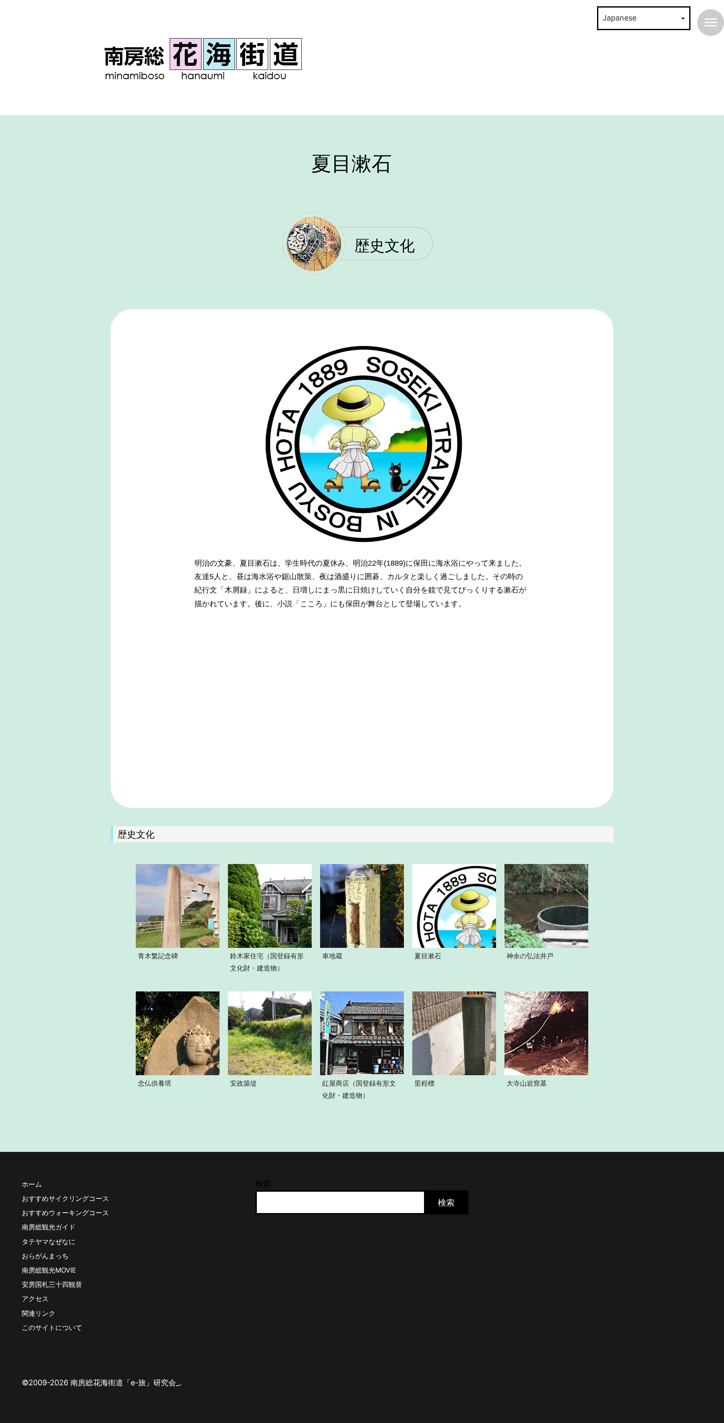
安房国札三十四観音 (52, 1284)
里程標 (424, 1083)
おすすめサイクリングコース (65, 1198)
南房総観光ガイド (48, 1227)
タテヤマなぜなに (48, 1241)
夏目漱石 (427, 956)
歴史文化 (384, 246)
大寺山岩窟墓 (527, 1083)
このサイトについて (52, 1327)
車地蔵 (332, 956)
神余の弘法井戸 (530, 956)
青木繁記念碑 (158, 956)
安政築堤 (243, 1083)
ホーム (32, 1184)
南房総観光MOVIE (49, 1270)
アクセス (35, 1298)
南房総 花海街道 (202, 59)
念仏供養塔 (154, 1083)
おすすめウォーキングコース (65, 1212)
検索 (263, 1183)
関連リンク (38, 1313)
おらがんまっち (45, 1256)
